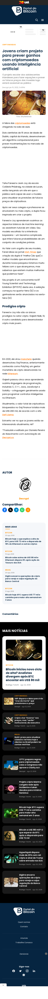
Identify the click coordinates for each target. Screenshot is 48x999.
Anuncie (24, 938)
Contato (24, 926)
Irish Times (30, 252)
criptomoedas (22, 123)
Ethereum (13, 373)
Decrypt (24, 498)
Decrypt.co (8, 437)
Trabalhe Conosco (24, 942)
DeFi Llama (8, 414)
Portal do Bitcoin (24, 10)
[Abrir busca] (36, 20)
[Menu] (42, 20)
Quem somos (24, 922)
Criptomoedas (9, 44)
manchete (26, 359)
